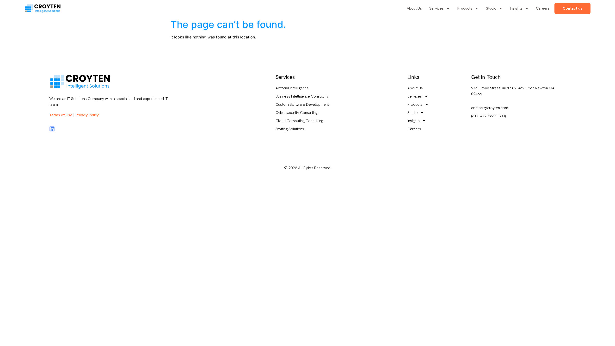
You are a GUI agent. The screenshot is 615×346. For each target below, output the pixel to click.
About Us (414, 8)
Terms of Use (60, 114)
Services (436, 8)
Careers (543, 8)
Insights (516, 8)
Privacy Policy (87, 114)
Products (464, 8)
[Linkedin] (52, 129)
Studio (491, 8)
